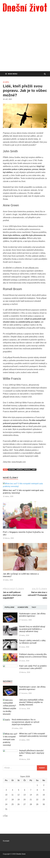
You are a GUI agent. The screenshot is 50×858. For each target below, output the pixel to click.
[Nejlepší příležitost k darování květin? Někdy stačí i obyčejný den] (10, 751)
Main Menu (12, 74)
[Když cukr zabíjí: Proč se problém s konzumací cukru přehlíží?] (10, 666)
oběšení (19, 469)
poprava (27, 469)
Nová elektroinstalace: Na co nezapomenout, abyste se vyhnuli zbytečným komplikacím (25, 722)
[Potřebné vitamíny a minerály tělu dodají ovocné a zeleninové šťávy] (10, 655)
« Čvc (5, 816)
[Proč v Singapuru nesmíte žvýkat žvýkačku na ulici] (25, 529)
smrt (34, 469)
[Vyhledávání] (25, 768)
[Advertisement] (25, 45)
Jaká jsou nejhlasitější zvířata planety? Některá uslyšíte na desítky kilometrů (31, 702)
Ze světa (6, 82)
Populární (9, 607)
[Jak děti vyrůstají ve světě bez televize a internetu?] (25, 571)
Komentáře (23, 607)
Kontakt (6, 841)
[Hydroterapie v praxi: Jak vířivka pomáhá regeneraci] (10, 614)
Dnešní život (20, 854)
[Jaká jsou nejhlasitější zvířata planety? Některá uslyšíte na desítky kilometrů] (10, 700)
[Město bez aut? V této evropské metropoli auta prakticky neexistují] (25, 486)
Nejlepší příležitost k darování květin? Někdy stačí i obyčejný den (31, 753)
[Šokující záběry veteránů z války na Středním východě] (10, 641)
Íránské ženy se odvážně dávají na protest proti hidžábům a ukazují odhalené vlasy (32, 629)
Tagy (34, 607)
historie (11, 469)
